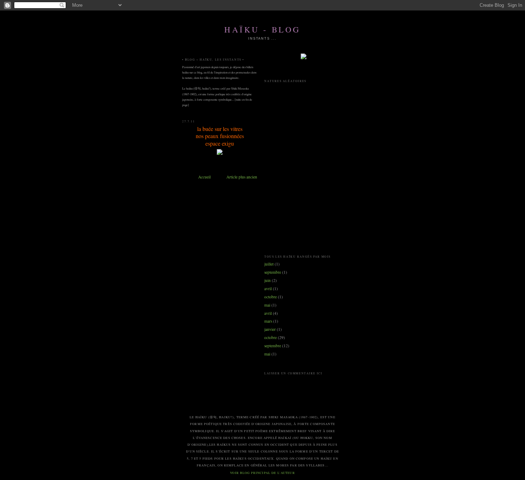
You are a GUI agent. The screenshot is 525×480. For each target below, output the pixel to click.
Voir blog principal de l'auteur (262, 473)
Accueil (204, 177)
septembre (272, 272)
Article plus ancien (241, 177)
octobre (270, 296)
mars (268, 321)
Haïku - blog (262, 29)
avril (268, 288)
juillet (269, 264)
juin (267, 280)
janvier (270, 329)
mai (267, 305)
